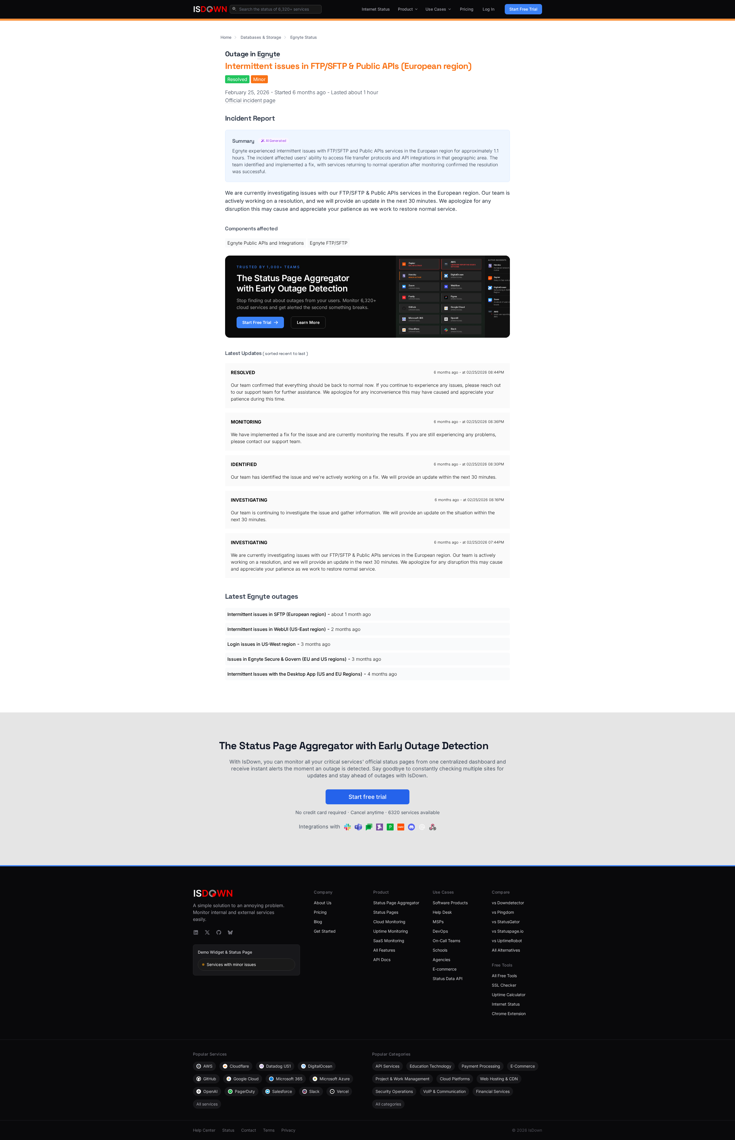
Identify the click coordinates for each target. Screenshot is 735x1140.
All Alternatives (506, 950)
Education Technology (430, 1066)
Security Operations (394, 1091)
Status (228, 1130)
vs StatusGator (506, 921)
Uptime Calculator (508, 994)
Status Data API (448, 978)
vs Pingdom (503, 912)
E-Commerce (522, 1066)
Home (225, 37)
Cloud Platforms (455, 1078)
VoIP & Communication (444, 1091)
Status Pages (385, 912)
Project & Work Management (403, 1078)
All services (207, 1104)
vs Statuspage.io (507, 931)
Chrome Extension (509, 1013)
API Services (387, 1066)
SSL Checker (504, 985)
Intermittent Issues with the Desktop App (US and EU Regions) (294, 674)
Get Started (325, 931)
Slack (314, 1091)
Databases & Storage (261, 37)
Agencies (441, 959)
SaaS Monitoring (388, 940)
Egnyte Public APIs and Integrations (265, 243)
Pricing (466, 9)
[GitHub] (219, 932)
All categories (388, 1104)
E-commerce (445, 969)
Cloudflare (239, 1066)
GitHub (209, 1078)
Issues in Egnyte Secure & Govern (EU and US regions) (287, 659)
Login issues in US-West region (261, 644)
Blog (318, 921)
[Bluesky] (230, 932)
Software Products (450, 902)
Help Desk (442, 912)
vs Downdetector (508, 902)
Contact (248, 1130)
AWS (207, 1066)
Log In (488, 9)
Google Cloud (246, 1078)
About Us (322, 902)
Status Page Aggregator (396, 902)
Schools (440, 950)
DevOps (440, 931)
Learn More (308, 322)
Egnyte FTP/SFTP (328, 243)
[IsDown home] (210, 9)
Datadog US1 (278, 1066)
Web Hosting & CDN (499, 1078)
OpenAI (210, 1091)
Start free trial (367, 796)
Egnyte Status (303, 37)
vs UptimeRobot (507, 940)
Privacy (288, 1130)
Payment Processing (481, 1066)
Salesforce (282, 1091)
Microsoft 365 (289, 1078)
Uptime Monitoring (390, 931)
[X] (207, 932)
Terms (268, 1130)
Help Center (204, 1130)
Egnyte (268, 53)
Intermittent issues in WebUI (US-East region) (276, 629)
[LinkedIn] (196, 932)
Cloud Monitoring (389, 921)
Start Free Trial (523, 9)
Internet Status (376, 9)
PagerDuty (245, 1091)
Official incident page (250, 100)
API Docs (381, 959)
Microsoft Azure (335, 1078)
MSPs (438, 921)
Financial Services (493, 1091)
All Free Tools (504, 975)
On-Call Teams (446, 940)
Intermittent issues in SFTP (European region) (276, 614)
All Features (384, 950)
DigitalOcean (320, 1066)
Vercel (343, 1091)
